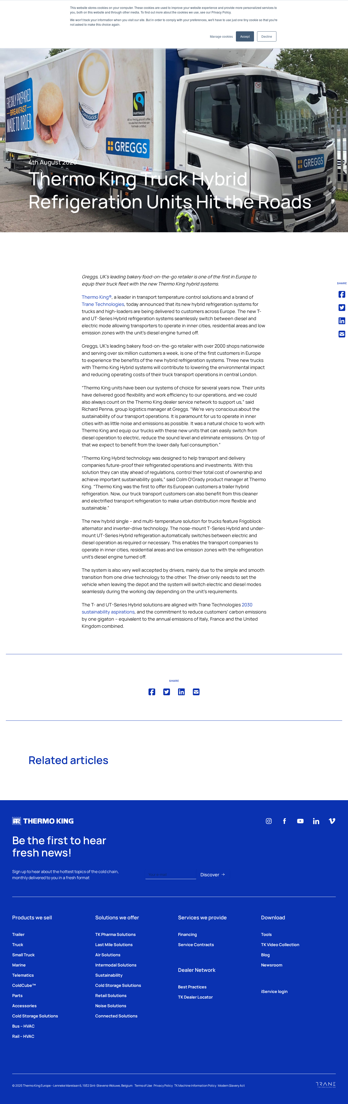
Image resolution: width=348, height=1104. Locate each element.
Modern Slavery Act (231, 1085)
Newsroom (271, 965)
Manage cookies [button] (221, 36)
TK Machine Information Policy (195, 1085)
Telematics (23, 975)
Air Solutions (108, 954)
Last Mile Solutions (114, 944)
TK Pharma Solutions (115, 934)
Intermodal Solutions (116, 965)
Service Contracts (196, 944)
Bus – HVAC (23, 1026)
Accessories (24, 1005)
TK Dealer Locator (195, 997)
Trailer (18, 934)
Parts (17, 995)
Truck (17, 944)
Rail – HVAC (23, 1036)
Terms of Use (143, 1085)
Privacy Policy (163, 1085)
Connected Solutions (116, 1016)
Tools (266, 934)
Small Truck (23, 954)
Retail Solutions (111, 995)
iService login (274, 991)
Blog (265, 954)
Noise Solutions (110, 1005)
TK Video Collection (280, 944)
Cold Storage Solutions (35, 1016)
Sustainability (109, 975)
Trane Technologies (103, 304)
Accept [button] (245, 36)
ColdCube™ (24, 985)
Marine (19, 965)
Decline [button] (266, 36)
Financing (187, 934)
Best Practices (192, 987)
